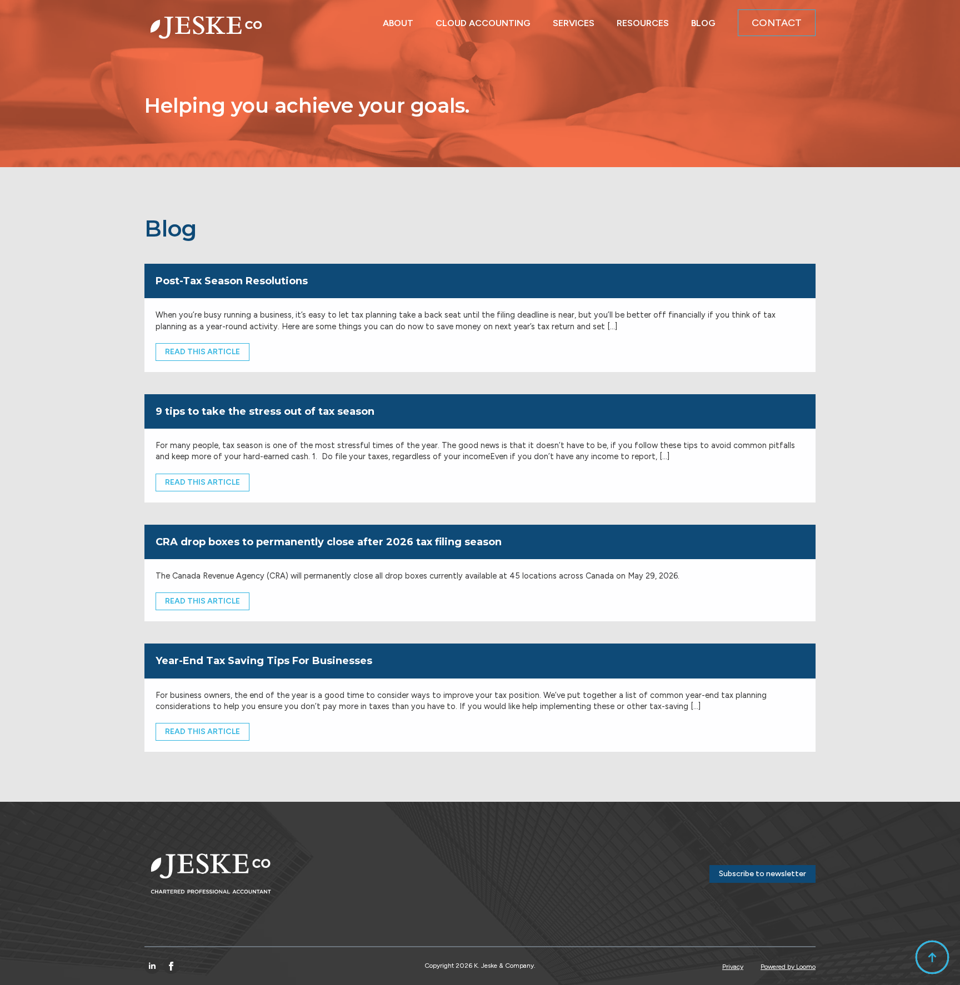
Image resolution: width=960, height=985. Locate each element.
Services (573, 20)
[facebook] (171, 966)
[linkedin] (152, 966)
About (398, 20)
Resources (643, 20)
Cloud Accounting (483, 20)
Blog (703, 20)
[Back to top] (932, 957)
